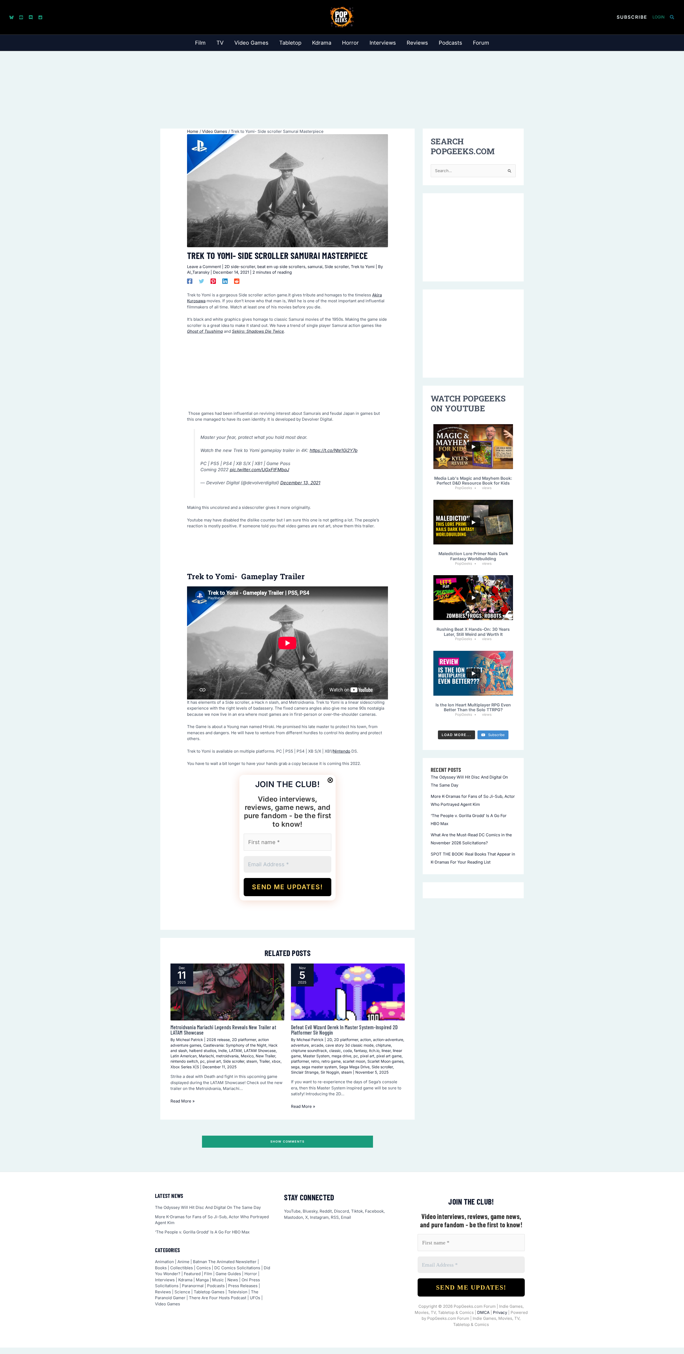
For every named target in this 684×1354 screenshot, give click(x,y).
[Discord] (31, 17)
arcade (317, 1045)
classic (335, 1050)
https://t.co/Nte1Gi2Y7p (333, 450)
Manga (202, 1279)
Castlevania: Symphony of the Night (234, 1045)
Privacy (500, 1312)
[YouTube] (21, 17)
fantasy (360, 1050)
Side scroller (337, 266)
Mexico (247, 1056)
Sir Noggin (330, 1072)
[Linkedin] (225, 281)
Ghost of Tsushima (205, 331)
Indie (222, 1050)
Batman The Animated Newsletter (224, 1261)
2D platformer (244, 1039)
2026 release (218, 1039)
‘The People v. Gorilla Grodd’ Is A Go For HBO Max (202, 1232)
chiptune (383, 1045)
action (365, 1039)
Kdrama (185, 1279)
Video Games (167, 1303)
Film (208, 1273)
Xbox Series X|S (184, 1067)
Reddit (326, 1211)
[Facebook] (189, 281)
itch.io (374, 1050)
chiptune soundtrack (309, 1050)
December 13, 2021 (300, 482)
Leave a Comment (204, 266)
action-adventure (388, 1039)
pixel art (214, 1061)
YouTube (292, 1211)
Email (346, 1217)
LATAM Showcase (260, 1050)
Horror (250, 1273)
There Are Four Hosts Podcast (217, 1297)
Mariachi (206, 1056)
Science (182, 1291)
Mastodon (293, 1217)
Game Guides (228, 1273)
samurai (315, 266)
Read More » (182, 1101)
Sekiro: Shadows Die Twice (258, 331)
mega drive (341, 1056)
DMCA (483, 1312)
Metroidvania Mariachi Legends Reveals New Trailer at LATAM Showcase (223, 1030)
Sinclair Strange (304, 1072)
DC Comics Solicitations (237, 1267)
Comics (203, 1267)
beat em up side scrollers (281, 266)
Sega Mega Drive (354, 1067)
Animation (164, 1261)
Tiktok (357, 1211)
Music (218, 1279)
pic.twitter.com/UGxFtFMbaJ (259, 469)
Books (161, 1267)
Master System (316, 1056)
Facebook (374, 1211)
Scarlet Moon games (385, 1061)
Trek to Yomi (363, 266)
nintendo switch (184, 1061)
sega (295, 1067)
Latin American (183, 1056)
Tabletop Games (209, 1291)
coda (347, 1050)
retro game (331, 1061)
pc (202, 1061)
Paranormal (193, 1285)
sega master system (319, 1067)
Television (237, 1291)
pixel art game (389, 1056)
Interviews (165, 1279)
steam (251, 1061)
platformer (300, 1061)
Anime (183, 1261)
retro (315, 1061)
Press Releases (243, 1285)
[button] (632, 17)
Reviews (163, 1291)
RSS (335, 1217)
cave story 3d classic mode (349, 1045)
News (232, 1279)
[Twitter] (201, 281)
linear (386, 1050)
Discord (341, 1211)
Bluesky (310, 1211)
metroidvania (227, 1056)
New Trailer (265, 1056)
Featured (192, 1273)
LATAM (235, 1050)
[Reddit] (40, 17)
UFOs (255, 1297)
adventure (300, 1045)
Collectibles (181, 1267)
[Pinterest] (213, 281)
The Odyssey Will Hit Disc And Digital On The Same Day (208, 1207)
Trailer (264, 1061)
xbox (276, 1061)
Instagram (319, 1217)
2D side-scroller (239, 266)
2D (329, 1039)
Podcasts (216, 1285)
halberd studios (202, 1050)
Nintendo (341, 751)
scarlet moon (354, 1061)
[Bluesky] (11, 17)
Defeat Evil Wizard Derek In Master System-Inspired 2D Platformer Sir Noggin (344, 1030)
